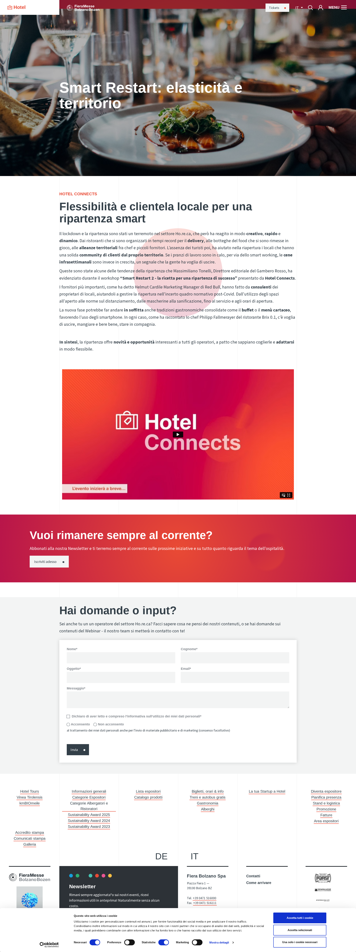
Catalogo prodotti (148, 797)
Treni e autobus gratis (207, 797)
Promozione (326, 809)
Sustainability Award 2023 (89, 827)
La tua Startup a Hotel (267, 791)
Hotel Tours (29, 791)
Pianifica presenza (326, 797)
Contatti (253, 876)
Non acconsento (111, 724)
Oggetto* (74, 668)
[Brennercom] (323, 900)
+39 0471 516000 (204, 898)
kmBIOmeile (29, 803)
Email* (186, 668)
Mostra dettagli (219, 942)
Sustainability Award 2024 (89, 821)
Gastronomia (207, 803)
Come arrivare (258, 883)
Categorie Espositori (89, 797)
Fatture (326, 815)
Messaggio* (76, 688)
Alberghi (207, 809)
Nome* (72, 649)
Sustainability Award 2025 (89, 815)
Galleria (29, 844)
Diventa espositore (326, 791)
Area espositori (326, 821)
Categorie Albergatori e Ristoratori (89, 806)
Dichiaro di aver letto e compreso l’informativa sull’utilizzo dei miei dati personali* (136, 716)
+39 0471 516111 (205, 903)
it (194, 856)
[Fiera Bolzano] (83, 7)
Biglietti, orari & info (208, 791)
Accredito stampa (29, 832)
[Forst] (323, 878)
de (161, 856)
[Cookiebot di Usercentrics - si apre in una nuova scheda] (49, 945)
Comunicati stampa (29, 838)
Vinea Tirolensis (29, 797)
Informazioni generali (89, 791)
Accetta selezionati (300, 930)
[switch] (129, 942)
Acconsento (80, 724)
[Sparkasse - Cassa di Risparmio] (323, 890)
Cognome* (189, 649)
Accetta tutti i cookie (300, 917)
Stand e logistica (326, 803)
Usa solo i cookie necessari (299, 942)
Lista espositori (148, 791)
